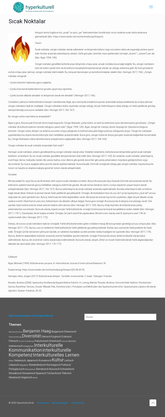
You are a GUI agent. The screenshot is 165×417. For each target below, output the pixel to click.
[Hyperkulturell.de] (33, 7)
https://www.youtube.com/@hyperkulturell (31, 315)
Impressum (43, 403)
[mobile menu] (151, 7)
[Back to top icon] (153, 402)
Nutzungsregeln (60, 403)
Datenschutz (77, 403)
